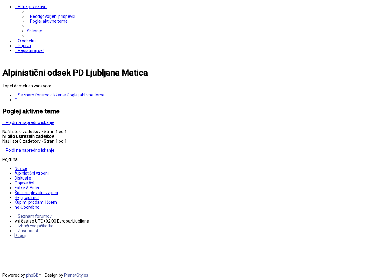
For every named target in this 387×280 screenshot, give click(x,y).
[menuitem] (51, 16)
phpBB (32, 275)
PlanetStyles (76, 275)
